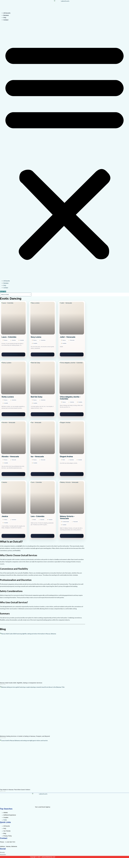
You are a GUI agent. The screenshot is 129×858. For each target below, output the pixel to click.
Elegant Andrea (66, 457)
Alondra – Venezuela (10, 457)
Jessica (5, 516)
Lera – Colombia (37, 516)
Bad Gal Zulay (36, 397)
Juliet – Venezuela (67, 337)
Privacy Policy (7, 836)
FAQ (4, 17)
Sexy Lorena (36, 337)
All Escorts (6, 13)
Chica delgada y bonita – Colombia (70, 398)
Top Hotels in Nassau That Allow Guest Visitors (15, 789)
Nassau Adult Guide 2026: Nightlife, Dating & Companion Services (21, 683)
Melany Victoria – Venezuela (67, 517)
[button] (64, 150)
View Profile (13, 354)
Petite (5, 820)
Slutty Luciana (8, 397)
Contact (5, 20)
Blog (4, 833)
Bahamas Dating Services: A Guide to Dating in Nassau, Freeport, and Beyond (25, 736)
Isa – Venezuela (37, 457)
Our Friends (6, 831)
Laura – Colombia (9, 337)
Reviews (6, 15)
